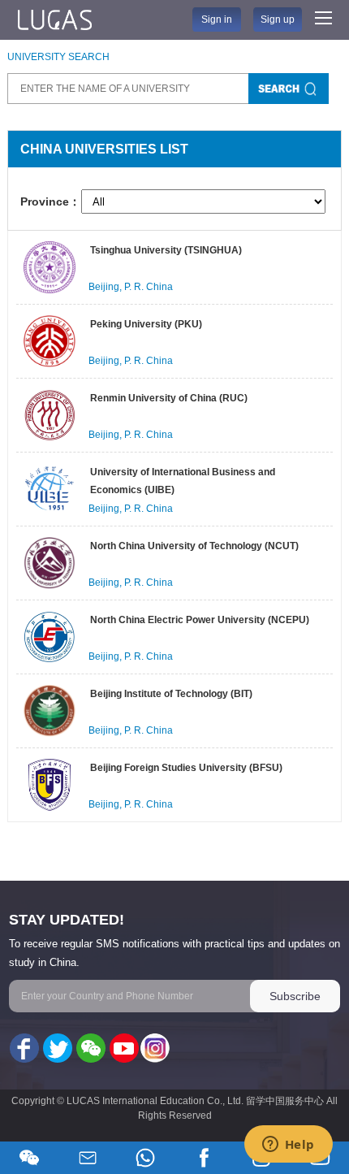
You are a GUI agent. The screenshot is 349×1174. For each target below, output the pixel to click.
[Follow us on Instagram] (155, 1049)
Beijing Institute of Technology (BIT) (171, 694)
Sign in (216, 19)
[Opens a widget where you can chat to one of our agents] (288, 1145)
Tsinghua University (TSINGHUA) (166, 250)
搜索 (288, 88)
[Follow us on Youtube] (122, 1049)
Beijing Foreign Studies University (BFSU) (186, 767)
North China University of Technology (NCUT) (194, 546)
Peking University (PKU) (146, 324)
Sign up (278, 19)
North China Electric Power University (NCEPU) (199, 620)
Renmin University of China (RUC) (169, 398)
